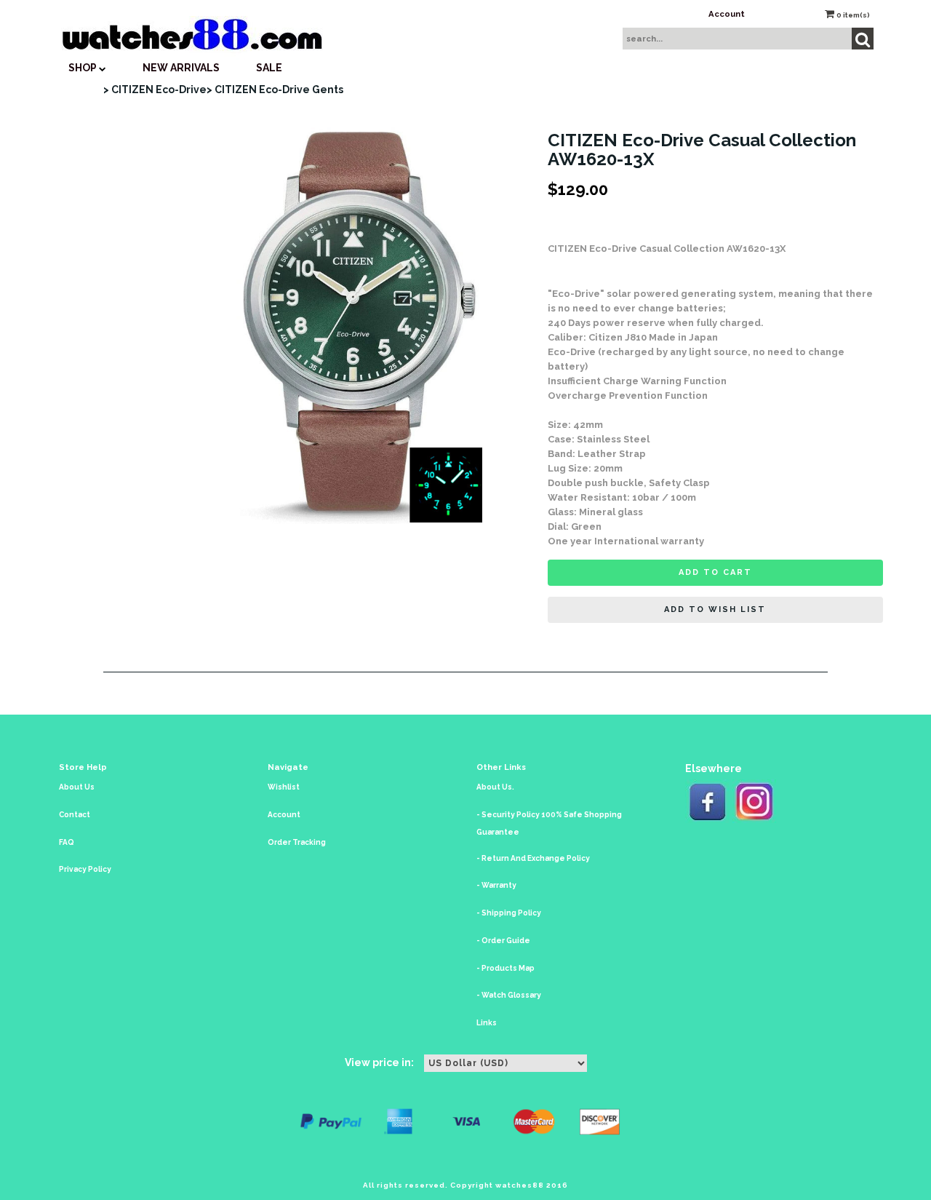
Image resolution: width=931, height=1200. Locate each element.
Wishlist (284, 787)
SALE (269, 67)
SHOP (83, 67)
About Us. (495, 787)
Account (726, 14)
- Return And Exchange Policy (533, 858)
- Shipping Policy (508, 913)
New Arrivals (181, 67)
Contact (74, 815)
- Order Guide (503, 941)
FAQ (66, 842)
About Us (77, 787)
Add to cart (715, 572)
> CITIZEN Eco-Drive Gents (275, 89)
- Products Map (505, 968)
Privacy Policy (85, 869)
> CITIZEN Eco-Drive (155, 89)
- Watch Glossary (508, 995)
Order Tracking (297, 842)
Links (486, 1023)
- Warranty (496, 885)
